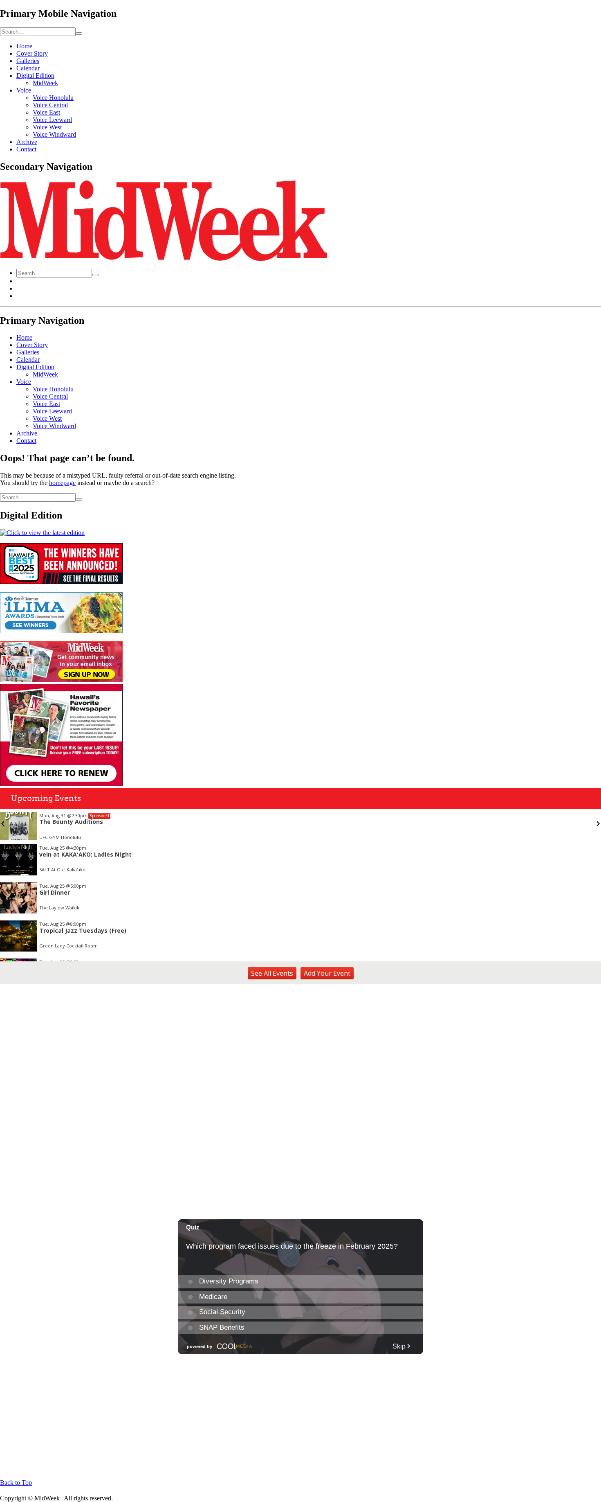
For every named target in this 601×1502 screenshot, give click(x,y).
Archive (26, 141)
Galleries (27, 60)
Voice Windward (54, 134)
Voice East (46, 112)
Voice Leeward (52, 119)
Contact (26, 149)
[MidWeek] (163, 258)
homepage (62, 482)
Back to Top (16, 1482)
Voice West (47, 127)
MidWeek (45, 82)
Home (24, 46)
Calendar (28, 68)
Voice (23, 90)
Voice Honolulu (53, 97)
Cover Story (32, 53)
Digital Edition (35, 75)
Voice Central (50, 104)
